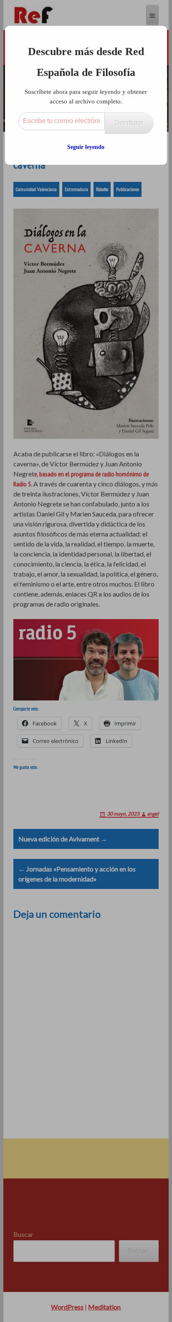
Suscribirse (129, 122)
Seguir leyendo (85, 147)
